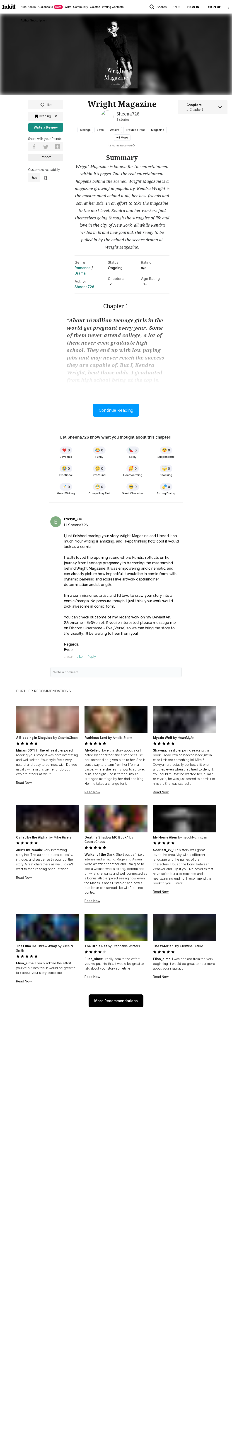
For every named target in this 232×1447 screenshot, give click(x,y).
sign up (214, 7)
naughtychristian (195, 837)
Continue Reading (116, 410)
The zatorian (163, 946)
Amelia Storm (122, 738)
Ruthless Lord (96, 738)
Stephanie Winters (126, 946)
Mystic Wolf (162, 738)
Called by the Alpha (32, 837)
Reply (91, 656)
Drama (80, 273)
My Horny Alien (165, 837)
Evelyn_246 (73, 519)
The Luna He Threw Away (36, 946)
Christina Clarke (191, 946)
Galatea (95, 7)
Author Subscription (33, 20)
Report (46, 157)
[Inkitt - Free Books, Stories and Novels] (9, 7)
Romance (83, 267)
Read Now (24, 783)
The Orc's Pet (96, 946)
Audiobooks (49, 7)
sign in (193, 7)
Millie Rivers (62, 837)
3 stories (123, 119)
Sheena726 (84, 286)
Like (48, 105)
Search (162, 7)
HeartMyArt (186, 738)
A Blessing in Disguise (34, 738)
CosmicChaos (68, 738)
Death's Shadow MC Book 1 (106, 837)
